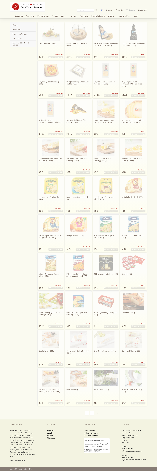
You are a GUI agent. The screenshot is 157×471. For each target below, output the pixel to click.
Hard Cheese (17, 29)
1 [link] (86, 413)
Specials (111, 15)
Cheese (55, 15)
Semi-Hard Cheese (19, 34)
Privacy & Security (91, 435)
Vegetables (84, 15)
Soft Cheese (17, 38)
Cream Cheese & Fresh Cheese (21, 43)
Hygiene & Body (124, 15)
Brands (49, 433)
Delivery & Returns (91, 433)
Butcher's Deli (43, 15)
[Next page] (97, 413)
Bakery (73, 15)
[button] (142, 10)
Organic (137, 15)
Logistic (50, 435)
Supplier (50, 431)
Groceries (30, 15)
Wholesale (51, 438)
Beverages (19, 15)
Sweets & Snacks (98, 15)
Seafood (64, 15)
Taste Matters (89, 431)
